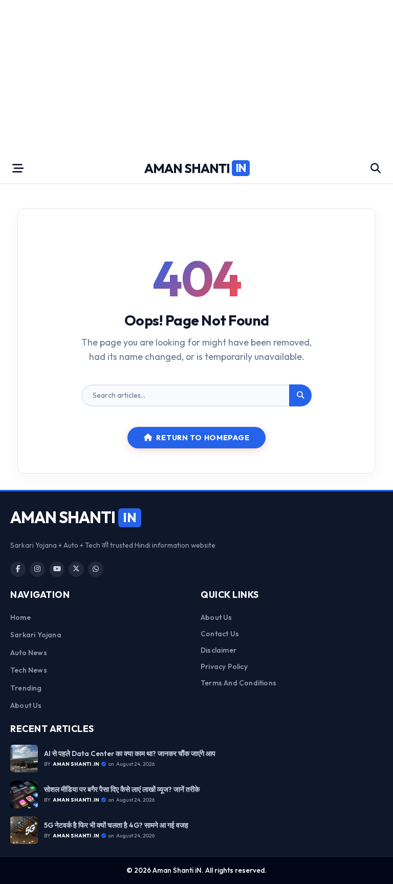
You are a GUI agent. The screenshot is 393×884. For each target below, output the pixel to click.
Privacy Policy (224, 666)
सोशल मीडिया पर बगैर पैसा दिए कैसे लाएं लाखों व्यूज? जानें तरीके (122, 789)
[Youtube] (56, 569)
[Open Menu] (18, 168)
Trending (26, 688)
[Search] (300, 395)
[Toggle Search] (375, 168)
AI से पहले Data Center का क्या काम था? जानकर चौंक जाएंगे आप (129, 753)
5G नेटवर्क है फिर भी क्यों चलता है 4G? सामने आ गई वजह (116, 825)
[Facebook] (18, 569)
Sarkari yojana (35, 634)
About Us (26, 705)
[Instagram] (37, 569)
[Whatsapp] (95, 569)
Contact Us (220, 633)
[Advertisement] (196, 76)
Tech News (28, 670)
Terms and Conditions (238, 682)
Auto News (28, 652)
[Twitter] (76, 569)
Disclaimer (218, 650)
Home (20, 617)
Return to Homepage (202, 437)
